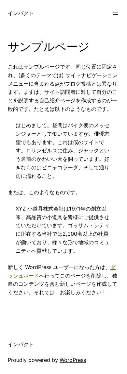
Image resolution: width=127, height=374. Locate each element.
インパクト (21, 13)
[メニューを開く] (115, 13)
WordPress (73, 360)
